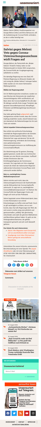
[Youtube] (26, 413)
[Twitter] (14, 413)
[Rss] (20, 413)
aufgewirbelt (25, 114)
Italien (6, 45)
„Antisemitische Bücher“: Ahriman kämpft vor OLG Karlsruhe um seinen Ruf (22, 329)
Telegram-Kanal (10, 274)
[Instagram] (33, 413)
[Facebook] (8, 413)
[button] (4, 2)
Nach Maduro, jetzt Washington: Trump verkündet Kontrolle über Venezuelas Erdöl (21, 352)
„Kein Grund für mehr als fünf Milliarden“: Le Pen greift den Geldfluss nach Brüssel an (20, 340)
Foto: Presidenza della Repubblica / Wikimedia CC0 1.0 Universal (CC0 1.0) (20, 41)
